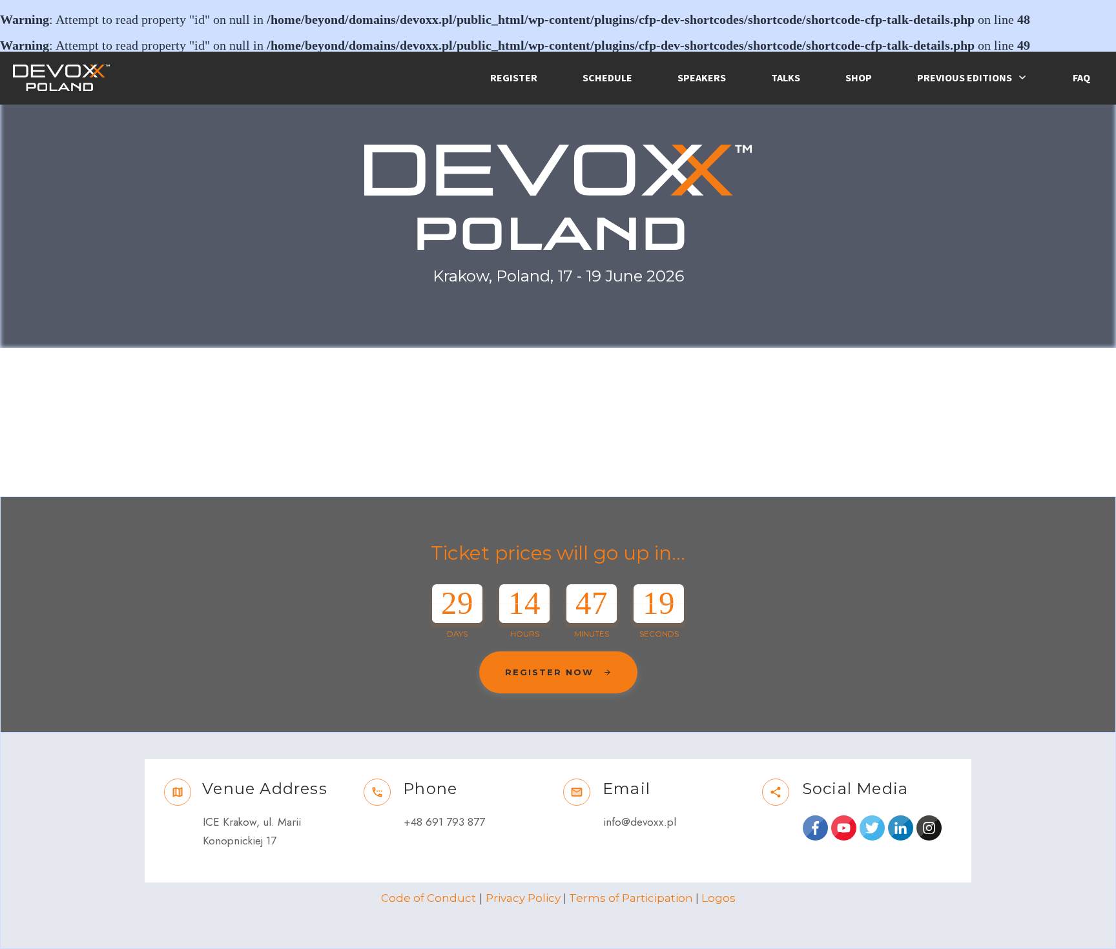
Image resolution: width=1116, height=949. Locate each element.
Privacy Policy (523, 898)
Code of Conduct (428, 898)
